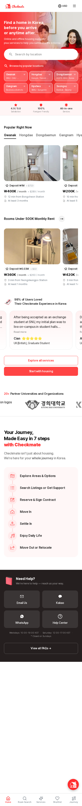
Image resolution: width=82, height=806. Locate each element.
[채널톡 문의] (73, 784)
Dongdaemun (46, 135)
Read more (20, 331)
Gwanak (10, 135)
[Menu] (74, 6)
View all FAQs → (41, 648)
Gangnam (66, 135)
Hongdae (26, 135)
